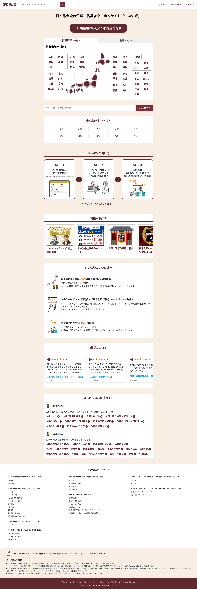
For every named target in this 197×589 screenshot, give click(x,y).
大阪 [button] (72, 56)
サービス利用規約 (75, 582)
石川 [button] (115, 56)
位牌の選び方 (113, 449)
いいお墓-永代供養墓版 (15, 498)
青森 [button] (136, 63)
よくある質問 (189, 4)
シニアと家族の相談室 (14, 536)
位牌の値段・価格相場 (137, 449)
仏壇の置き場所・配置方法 (119, 416)
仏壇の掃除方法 (99, 426)
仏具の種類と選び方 (56, 444)
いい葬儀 (10, 480)
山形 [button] (136, 73)
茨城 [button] (136, 89)
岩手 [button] (146, 63)
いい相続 (72, 480)
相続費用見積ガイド (75, 483)
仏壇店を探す (162, 4)
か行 (80, 129)
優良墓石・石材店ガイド (15, 513)
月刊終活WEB (12, 540)
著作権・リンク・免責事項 (108, 582)
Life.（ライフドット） (14, 495)
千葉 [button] (136, 84)
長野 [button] (125, 61)
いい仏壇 (10, 525)
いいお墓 (10, 492)
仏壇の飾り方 (52, 421)
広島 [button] (51, 56)
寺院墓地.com (12, 510)
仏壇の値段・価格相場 (76, 421)
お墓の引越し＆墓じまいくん (17, 516)
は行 (61, 136)
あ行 (61, 129)
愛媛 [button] (115, 90)
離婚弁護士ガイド (74, 489)
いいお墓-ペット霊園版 (15, 501)
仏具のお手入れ (80, 444)
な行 (135, 129)
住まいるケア (135, 483)
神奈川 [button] (146, 79)
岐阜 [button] (115, 78)
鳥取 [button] (60, 61)
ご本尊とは (77, 454)
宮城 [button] (146, 68)
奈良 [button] (72, 66)
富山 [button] (115, 61)
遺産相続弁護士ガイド (76, 486)
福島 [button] (146, 73)
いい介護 (133, 480)
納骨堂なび (11, 507)
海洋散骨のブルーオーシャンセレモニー (143, 492)
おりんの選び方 (96, 454)
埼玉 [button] (146, 84)
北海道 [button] (136, 56)
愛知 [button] (115, 73)
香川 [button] (125, 85)
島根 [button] (51, 61)
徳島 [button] (115, 85)
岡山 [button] (60, 56)
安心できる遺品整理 (75, 501)
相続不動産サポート (75, 498)
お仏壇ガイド (176, 4)
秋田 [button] (136, 68)
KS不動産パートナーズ (76, 507)
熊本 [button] (60, 78)
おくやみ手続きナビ (14, 533)
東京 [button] (136, 79)
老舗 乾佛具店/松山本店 (141, 375)
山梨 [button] (125, 66)
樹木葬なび (11, 504)
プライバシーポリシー (90, 582)
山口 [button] (51, 66)
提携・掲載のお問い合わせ (127, 582)
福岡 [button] (51, 73)
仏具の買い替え (101, 444)
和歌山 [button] (82, 66)
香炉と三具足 (117, 454)
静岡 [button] (125, 73)
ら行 (117, 136)
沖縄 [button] (60, 88)
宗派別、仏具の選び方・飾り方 (62, 449)
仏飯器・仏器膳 (137, 454)
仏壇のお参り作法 (76, 426)
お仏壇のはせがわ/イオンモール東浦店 (65, 376)
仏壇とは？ (51, 416)
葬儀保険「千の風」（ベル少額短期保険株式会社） (84, 513)
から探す (71, 40)
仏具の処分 (120, 444)
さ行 (98, 129)
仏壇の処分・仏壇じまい (129, 421)
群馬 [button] (136, 94)
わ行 (135, 136)
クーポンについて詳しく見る (97, 203)
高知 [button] (125, 90)
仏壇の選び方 (93, 416)
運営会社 (64, 582)
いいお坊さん (12, 483)
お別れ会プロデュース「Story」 (140, 495)
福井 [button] (115, 66)
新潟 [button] (125, 56)
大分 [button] (51, 83)
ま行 (80, 136)
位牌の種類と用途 (92, 449)
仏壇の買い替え (54, 426)
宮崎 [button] (60, 83)
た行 (117, 129)
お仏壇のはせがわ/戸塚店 (100, 376)
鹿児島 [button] (51, 88)
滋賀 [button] (82, 61)
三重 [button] (125, 78)
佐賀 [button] (60, 73)
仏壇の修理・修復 (102, 421)
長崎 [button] (51, 78)
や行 (98, 136)
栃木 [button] (146, 89)
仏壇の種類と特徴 (71, 416)
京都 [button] (72, 61)
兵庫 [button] (82, 56)
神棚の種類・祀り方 (56, 454)
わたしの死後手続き (75, 504)
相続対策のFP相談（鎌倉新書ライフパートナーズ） (85, 510)
